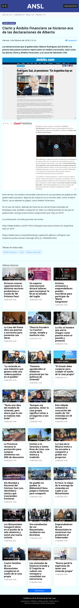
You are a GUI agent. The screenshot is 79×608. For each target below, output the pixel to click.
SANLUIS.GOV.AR (70, 6)
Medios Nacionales (34, 252)
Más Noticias (39, 591)
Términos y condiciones (31, 603)
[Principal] (4, 6)
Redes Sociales (43, 601)
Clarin (22, 252)
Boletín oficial (54, 601)
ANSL (35, 6)
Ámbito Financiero (10, 252)
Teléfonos (34, 601)
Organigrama (25, 601)
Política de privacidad (48, 603)
